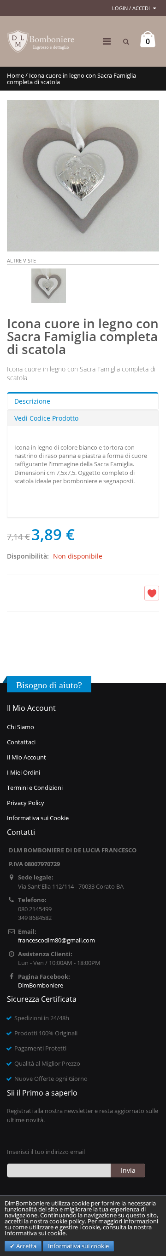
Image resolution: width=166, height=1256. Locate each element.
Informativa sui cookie (78, 1246)
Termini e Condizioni (35, 787)
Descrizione (32, 401)
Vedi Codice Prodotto (46, 418)
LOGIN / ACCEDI (131, 8)
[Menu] (107, 41)
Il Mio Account (26, 757)
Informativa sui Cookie (38, 818)
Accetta (25, 1246)
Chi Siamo (20, 727)
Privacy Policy (25, 803)
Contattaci (21, 742)
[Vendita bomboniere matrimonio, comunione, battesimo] (41, 41)
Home (15, 75)
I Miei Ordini (23, 772)
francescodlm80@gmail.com (56, 940)
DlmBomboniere (40, 985)
